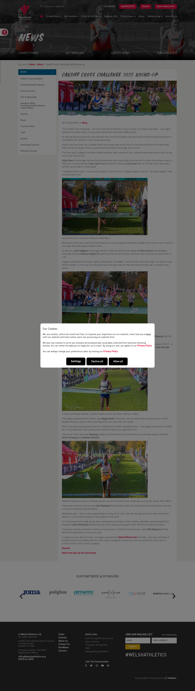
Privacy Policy (144, 346)
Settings (76, 361)
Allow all (118, 361)
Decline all (97, 361)
